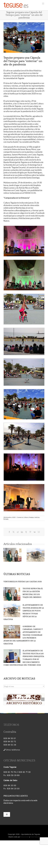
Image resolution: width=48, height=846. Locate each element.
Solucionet (25, 837)
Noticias (36, 517)
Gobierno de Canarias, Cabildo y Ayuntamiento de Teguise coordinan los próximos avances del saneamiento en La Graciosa (23, 635)
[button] (5, 555)
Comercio (20, 517)
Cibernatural (34, 837)
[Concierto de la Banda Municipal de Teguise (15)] (24, 37)
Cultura (26, 517)
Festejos (31, 517)
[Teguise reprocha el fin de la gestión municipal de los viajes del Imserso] (11, 594)
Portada (5, 519)
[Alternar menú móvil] (43, 3)
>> (14, 750)
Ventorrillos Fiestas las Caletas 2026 (22, 582)
